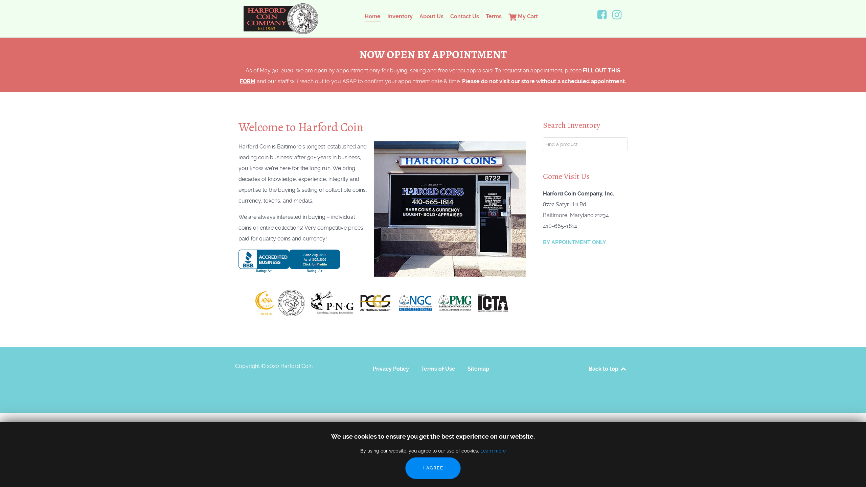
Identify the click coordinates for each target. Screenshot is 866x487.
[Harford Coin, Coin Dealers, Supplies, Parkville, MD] (289, 260)
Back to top (604, 369)
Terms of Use (438, 369)
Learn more (493, 451)
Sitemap (478, 369)
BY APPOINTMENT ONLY (574, 242)
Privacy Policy (391, 369)
